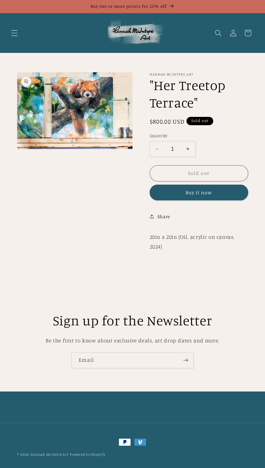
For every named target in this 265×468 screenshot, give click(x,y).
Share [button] (163, 216)
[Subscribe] (185, 360)
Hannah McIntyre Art (49, 454)
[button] (14, 32)
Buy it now (199, 192)
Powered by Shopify (87, 454)
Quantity (158, 135)
